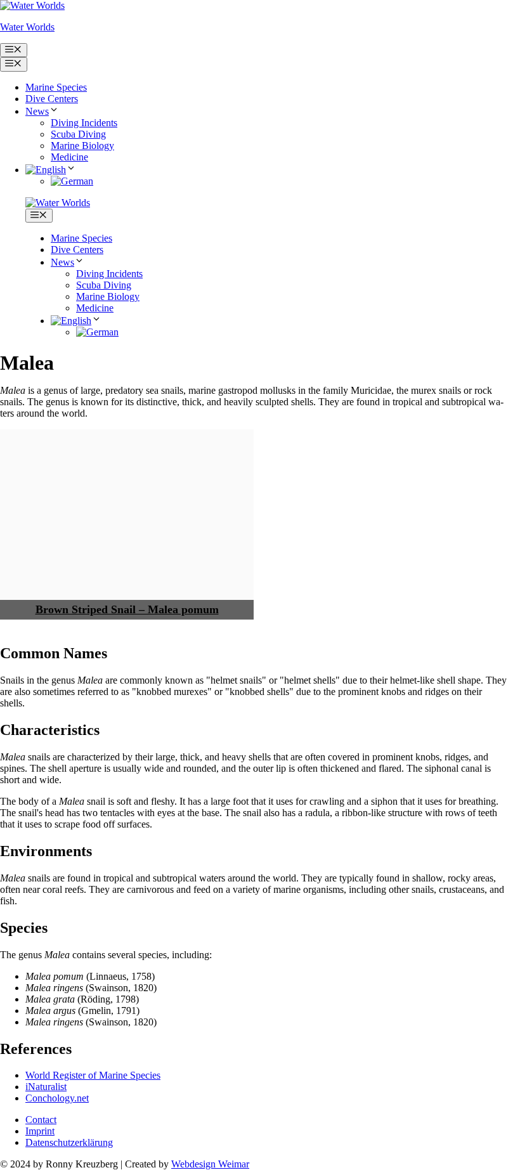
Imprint (40, 1131)
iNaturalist (46, 1086)
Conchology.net (57, 1098)
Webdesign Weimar (210, 1164)
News (37, 111)
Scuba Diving (78, 134)
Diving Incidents (84, 122)
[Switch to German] (72, 181)
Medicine (69, 157)
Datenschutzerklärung (69, 1142)
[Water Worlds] (57, 202)
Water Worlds (27, 27)
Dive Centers (51, 98)
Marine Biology (82, 145)
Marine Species (56, 87)
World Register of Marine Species (92, 1075)
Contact (40, 1119)
